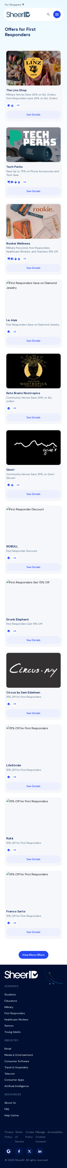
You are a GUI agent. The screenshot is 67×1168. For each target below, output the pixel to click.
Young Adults (12, 1032)
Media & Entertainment (18, 1055)
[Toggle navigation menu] (57, 14)
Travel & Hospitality (16, 1067)
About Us (10, 1102)
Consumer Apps (14, 1079)
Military (8, 1007)
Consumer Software (16, 1061)
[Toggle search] (48, 14)
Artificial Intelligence (16, 1086)
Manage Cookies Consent (41, 1136)
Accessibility (55, 1132)
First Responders (14, 1013)
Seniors (9, 1025)
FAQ (6, 1109)
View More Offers (33, 954)
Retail (7, 1048)
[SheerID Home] (18, 14)
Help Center (11, 1115)
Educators (10, 1000)
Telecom (9, 1073)
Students (10, 994)
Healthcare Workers (16, 1019)
